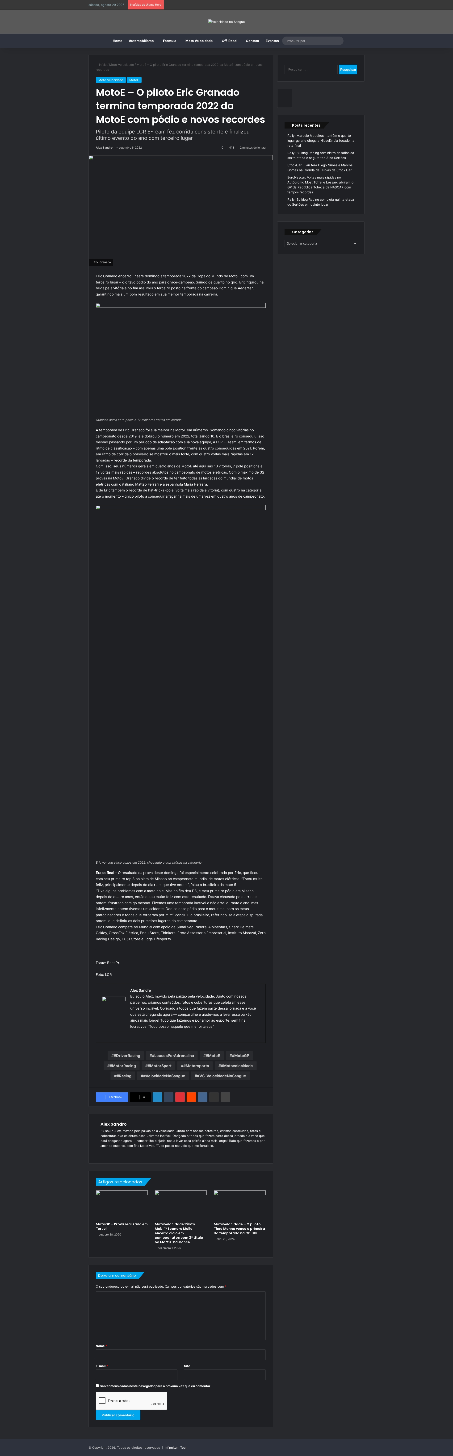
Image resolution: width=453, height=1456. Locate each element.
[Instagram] (126, 1153)
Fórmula (169, 41)
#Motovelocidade (237, 1065)
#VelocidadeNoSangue (164, 1075)
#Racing (124, 1075)
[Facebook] (109, 1153)
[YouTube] (120, 1153)
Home (117, 41)
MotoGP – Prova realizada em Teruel (122, 1226)
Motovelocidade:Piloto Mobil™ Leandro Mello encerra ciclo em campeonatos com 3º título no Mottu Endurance (179, 1233)
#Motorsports (196, 1065)
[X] (114, 1153)
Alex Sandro (104, 147)
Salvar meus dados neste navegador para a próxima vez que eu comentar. (155, 1386)
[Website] (103, 1153)
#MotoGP (240, 1055)
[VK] (202, 1097)
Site (187, 1366)
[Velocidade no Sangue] (226, 21)
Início (102, 65)
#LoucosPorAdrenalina (173, 1055)
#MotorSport (160, 1065)
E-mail (102, 1366)
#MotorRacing (123, 1065)
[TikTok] (131, 1153)
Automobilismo (141, 41)
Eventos (272, 41)
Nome (101, 1346)
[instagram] (104, 1039)
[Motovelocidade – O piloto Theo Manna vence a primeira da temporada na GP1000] (240, 1205)
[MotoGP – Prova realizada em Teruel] (122, 1205)
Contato (252, 41)
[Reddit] (191, 1097)
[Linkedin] (157, 1097)
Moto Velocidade (199, 41)
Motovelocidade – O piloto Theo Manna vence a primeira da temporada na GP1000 (239, 1229)
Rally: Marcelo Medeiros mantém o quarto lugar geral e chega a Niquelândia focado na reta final (320, 140)
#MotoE (213, 1055)
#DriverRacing (127, 1055)
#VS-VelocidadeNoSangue (221, 1075)
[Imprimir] (225, 1097)
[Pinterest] (180, 1097)
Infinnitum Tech (176, 1447)
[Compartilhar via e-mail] (214, 1097)
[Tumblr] (168, 1097)
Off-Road (229, 41)
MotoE (134, 80)
